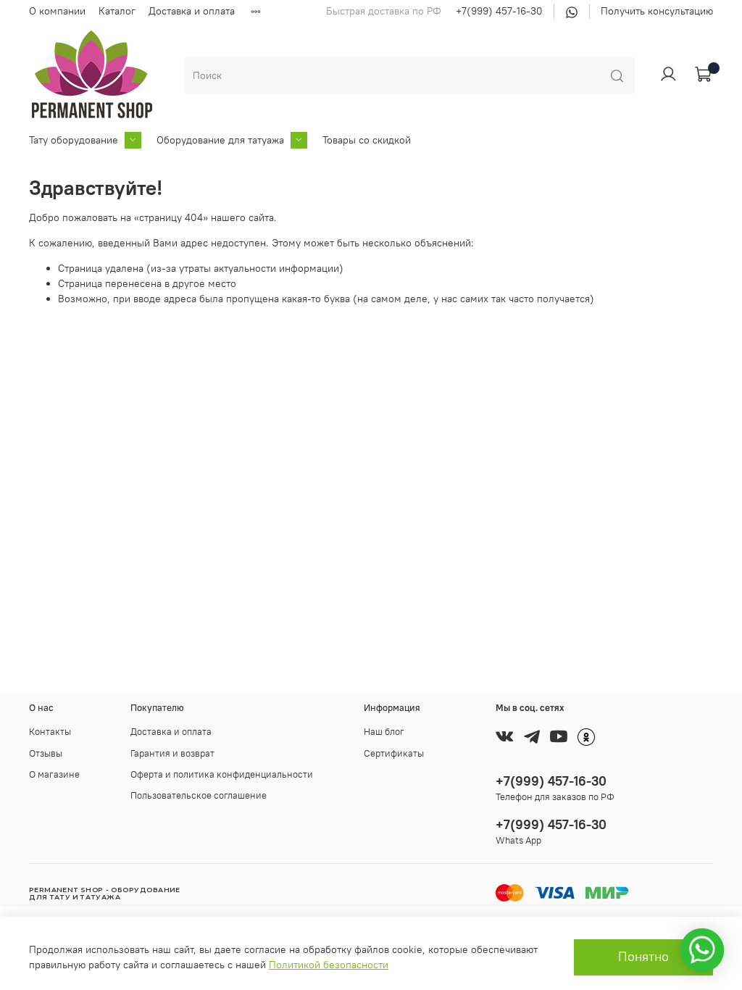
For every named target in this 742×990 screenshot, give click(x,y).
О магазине (54, 774)
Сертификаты (394, 753)
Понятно (643, 957)
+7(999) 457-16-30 (499, 10)
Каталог (117, 10)
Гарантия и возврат (172, 753)
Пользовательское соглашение (198, 795)
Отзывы (45, 753)
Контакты (50, 731)
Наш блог (384, 731)
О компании (57, 10)
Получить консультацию (657, 10)
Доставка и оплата (192, 10)
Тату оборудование (73, 139)
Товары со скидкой (366, 139)
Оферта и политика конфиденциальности (221, 774)
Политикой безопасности (328, 964)
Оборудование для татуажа (220, 139)
